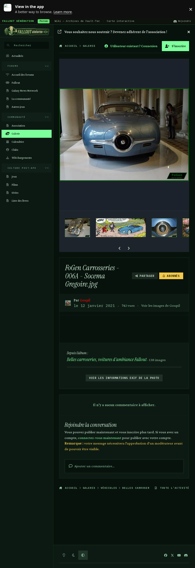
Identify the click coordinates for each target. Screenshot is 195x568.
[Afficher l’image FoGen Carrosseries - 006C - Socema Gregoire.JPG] (164, 227)
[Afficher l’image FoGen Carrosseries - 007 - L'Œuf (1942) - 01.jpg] (77, 227)
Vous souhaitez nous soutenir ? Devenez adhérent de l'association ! (116, 32)
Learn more (10, 9)
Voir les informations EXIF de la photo (124, 378)
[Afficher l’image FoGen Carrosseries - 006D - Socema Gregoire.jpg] (121, 227)
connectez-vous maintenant (99, 438)
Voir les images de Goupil (160, 305)
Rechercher (22, 45)
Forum (44, 21)
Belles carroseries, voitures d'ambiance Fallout (107, 359)
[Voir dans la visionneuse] (124, 135)
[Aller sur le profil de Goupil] (68, 303)
